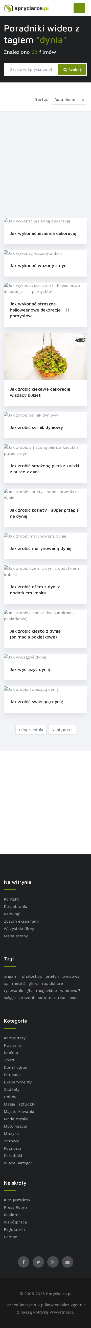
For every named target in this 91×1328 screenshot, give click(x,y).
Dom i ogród (16, 1067)
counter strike (51, 997)
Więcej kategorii (19, 1163)
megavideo (46, 990)
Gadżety (11, 1089)
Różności (12, 1148)
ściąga (10, 997)
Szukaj (74, 69)
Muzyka (11, 1133)
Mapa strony (16, 936)
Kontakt (11, 899)
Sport (9, 1060)
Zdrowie (11, 1141)
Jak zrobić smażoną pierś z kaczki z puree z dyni (44, 468)
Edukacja (13, 1074)
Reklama (12, 1214)
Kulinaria (12, 1045)
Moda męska (16, 1118)
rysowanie (13, 990)
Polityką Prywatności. (53, 1312)
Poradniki (13, 1155)
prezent (26, 997)
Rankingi (12, 913)
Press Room (15, 1207)
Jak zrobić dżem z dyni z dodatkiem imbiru (35, 589)
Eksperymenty (18, 1082)
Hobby (10, 1096)
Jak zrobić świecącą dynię (36, 701)
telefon (52, 976)
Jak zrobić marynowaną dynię (41, 548)
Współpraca (15, 1222)
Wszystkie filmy (19, 928)
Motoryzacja (15, 1126)
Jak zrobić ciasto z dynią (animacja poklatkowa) (35, 634)
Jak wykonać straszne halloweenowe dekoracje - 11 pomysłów (39, 309)
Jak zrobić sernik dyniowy (36, 427)
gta (30, 990)
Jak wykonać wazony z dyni (38, 265)
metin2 (19, 983)
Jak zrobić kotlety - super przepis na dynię (44, 513)
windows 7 (70, 990)
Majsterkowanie (19, 1111)
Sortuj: (41, 99)
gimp (34, 983)
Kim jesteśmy (17, 1200)
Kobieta (11, 1052)
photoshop (32, 976)
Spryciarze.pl (59, 1293)
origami (11, 976)
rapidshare (52, 983)
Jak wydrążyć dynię (30, 669)
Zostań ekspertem (21, 921)
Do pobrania (15, 906)
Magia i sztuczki (19, 1104)
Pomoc (10, 1236)
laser (73, 997)
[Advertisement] (45, 163)
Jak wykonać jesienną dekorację (43, 233)
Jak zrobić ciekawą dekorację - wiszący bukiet (41, 392)
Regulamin (14, 1229)
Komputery (15, 1038)
